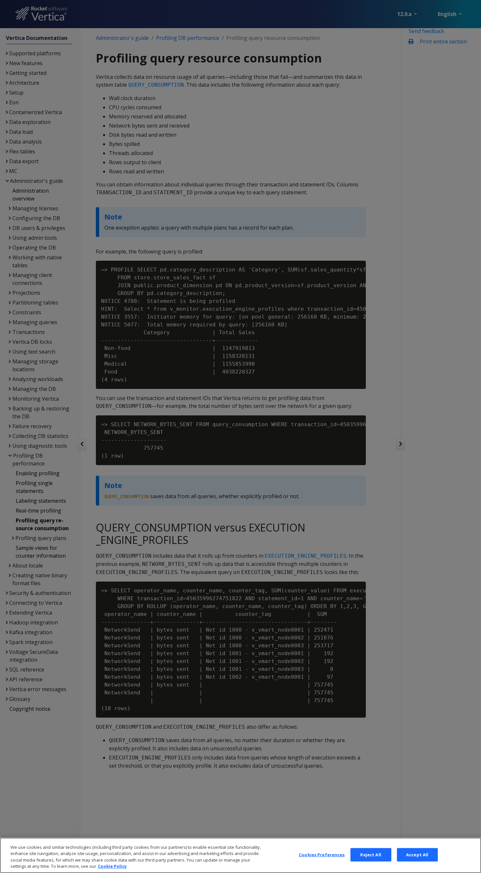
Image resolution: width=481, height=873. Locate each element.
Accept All (417, 855)
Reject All (370, 855)
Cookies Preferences (322, 855)
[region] (240, 855)
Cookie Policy (112, 866)
